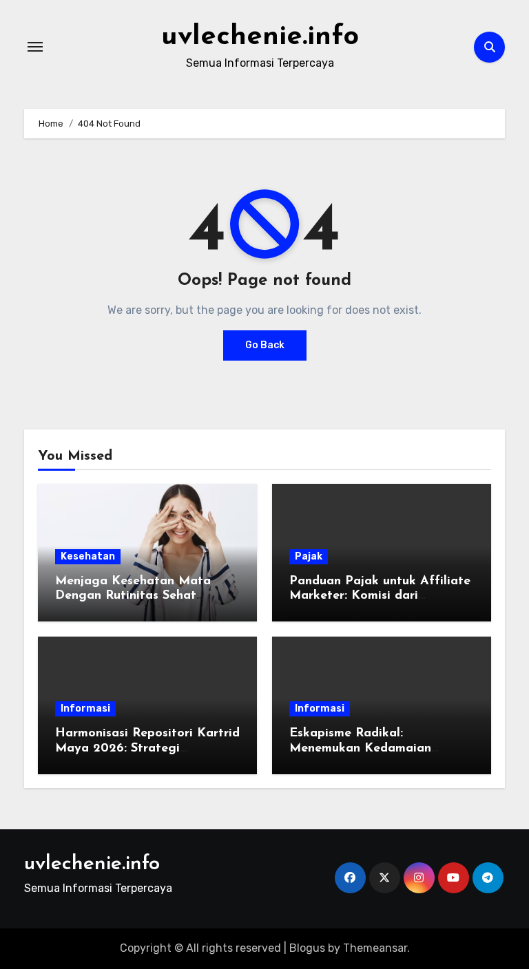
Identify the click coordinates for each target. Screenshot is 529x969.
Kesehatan (88, 556)
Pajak (308, 556)
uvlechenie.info (260, 37)
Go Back (264, 345)
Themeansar (375, 948)
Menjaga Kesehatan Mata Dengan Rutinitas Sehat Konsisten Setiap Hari (133, 596)
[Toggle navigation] (35, 47)
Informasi (85, 708)
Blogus (307, 948)
